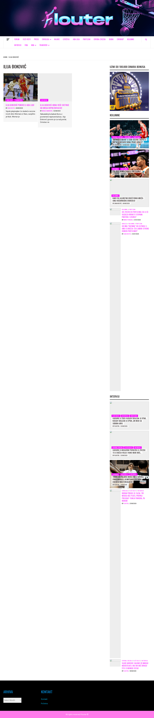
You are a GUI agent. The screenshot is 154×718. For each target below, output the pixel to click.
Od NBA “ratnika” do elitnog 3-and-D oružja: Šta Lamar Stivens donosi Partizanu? (135, 229)
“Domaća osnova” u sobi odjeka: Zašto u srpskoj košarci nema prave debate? (129, 141)
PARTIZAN (86, 39)
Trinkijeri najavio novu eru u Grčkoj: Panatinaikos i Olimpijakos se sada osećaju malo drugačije (128, 479)
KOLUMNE (130, 39)
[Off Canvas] (7, 39)
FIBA (26, 45)
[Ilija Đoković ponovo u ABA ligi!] (20, 87)
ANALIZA (124, 223)
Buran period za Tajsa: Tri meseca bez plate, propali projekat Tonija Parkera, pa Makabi (133, 497)
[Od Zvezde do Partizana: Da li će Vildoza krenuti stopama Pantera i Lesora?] (115, 211)
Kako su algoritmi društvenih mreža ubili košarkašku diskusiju (128, 199)
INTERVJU (17, 45)
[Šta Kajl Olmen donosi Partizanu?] (129, 163)
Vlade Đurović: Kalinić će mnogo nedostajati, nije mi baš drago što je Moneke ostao (135, 666)
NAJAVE (57, 39)
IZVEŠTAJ (66, 39)
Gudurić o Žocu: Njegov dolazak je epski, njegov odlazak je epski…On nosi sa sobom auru (129, 421)
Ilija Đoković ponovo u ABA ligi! (20, 105)
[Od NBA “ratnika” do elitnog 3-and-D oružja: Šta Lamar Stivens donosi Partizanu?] (115, 306)
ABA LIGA (76, 39)
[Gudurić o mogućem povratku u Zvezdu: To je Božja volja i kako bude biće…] (129, 445)
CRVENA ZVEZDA (100, 39)
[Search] (146, 39)
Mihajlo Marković (47, 111)
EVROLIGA (45, 39)
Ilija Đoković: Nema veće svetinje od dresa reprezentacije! (54, 106)
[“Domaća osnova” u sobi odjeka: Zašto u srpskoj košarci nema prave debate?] (129, 134)
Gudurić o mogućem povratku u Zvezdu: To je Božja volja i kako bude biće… (129, 451)
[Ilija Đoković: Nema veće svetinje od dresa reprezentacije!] (55, 87)
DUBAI (111, 39)
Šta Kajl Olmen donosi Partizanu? (127, 171)
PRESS (36, 39)
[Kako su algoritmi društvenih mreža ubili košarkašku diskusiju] (129, 193)
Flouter (117, 174)
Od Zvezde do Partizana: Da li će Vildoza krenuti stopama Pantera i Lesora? (135, 214)
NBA (32, 45)
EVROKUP (120, 39)
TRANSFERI (43, 45)
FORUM (17, 39)
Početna (44, 703)
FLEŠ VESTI (27, 39)
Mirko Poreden (128, 220)
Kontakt (44, 699)
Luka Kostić (11, 108)
